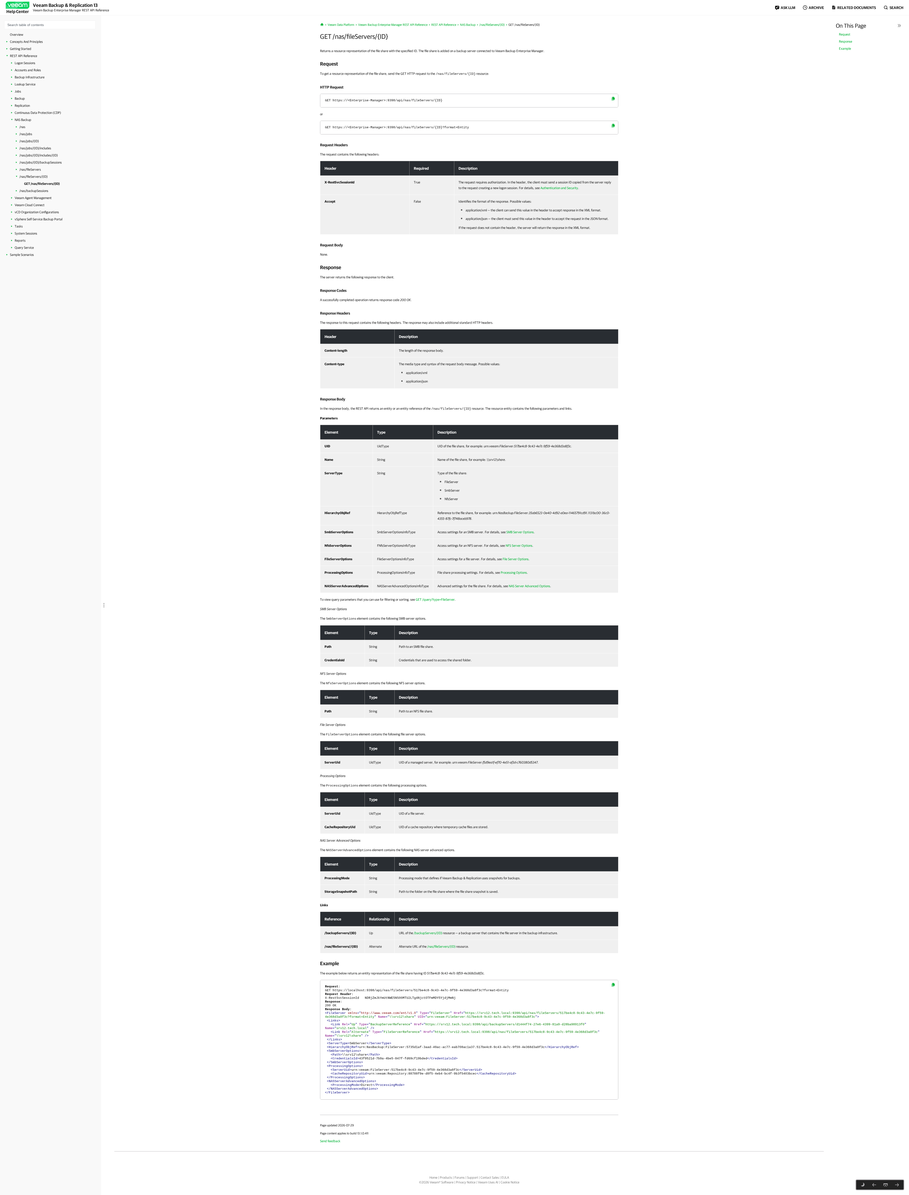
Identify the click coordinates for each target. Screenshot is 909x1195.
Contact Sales (490, 1177)
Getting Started (20, 49)
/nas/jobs (25, 134)
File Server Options (516, 559)
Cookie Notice (510, 1182)
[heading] (469, 63)
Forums (459, 1177)
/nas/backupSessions (33, 191)
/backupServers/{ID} (428, 933)
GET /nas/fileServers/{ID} (42, 184)
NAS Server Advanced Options (529, 586)
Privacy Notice (466, 1182)
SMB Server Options (520, 532)
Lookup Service (25, 84)
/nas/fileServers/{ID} (33, 176)
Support (472, 1177)
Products (446, 1177)
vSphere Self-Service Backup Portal (38, 219)
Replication (22, 105)
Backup (20, 98)
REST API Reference (23, 56)
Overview (16, 34)
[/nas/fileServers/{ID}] (874, 1185)
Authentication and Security (559, 188)
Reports (20, 240)
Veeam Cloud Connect (30, 205)
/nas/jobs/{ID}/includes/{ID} (38, 155)
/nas (22, 127)
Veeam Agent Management (33, 198)
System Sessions (26, 233)
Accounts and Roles (28, 70)
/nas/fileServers (30, 169)
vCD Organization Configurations (37, 212)
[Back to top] (885, 1185)
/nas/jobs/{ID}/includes (35, 148)
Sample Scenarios (22, 255)
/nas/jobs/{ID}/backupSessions (40, 162)
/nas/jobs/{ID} (29, 141)
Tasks (19, 226)
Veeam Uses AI (488, 1182)
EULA (505, 1177)
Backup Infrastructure (30, 77)
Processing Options (514, 572)
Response (845, 41)
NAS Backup (23, 120)
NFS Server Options (519, 545)
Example (845, 48)
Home (433, 1177)
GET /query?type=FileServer (435, 599)
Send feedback (330, 1141)
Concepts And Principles (26, 42)
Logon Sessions (25, 63)
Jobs (18, 91)
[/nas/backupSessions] (897, 1185)
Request (844, 34)
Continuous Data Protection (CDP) (38, 113)
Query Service (24, 247)
